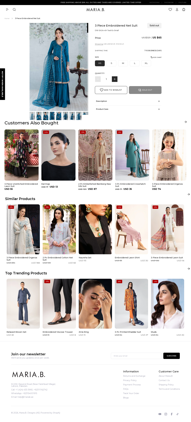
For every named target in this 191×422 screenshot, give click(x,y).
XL (148, 64)
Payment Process (132, 384)
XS (101, 64)
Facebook (169, 2)
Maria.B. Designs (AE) (29, 413)
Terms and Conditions (169, 389)
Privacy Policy (130, 380)
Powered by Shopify (50, 413)
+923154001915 (30, 393)
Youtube (182, 2)
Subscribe (171, 356)
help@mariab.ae (25, 397)
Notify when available (2, 84)
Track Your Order (131, 393)
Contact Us (164, 380)
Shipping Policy (166, 384)
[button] (7, 9)
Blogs (126, 397)
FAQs (125, 389)
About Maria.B (166, 376)
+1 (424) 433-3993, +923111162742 (31, 389)
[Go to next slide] (185, 122)
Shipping (99, 44)
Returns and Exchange (134, 376)
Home (6, 18)
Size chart (157, 57)
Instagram (154, 2)
